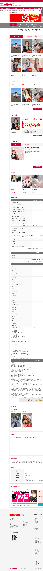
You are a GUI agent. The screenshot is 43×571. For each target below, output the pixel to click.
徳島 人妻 (36, 521)
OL (35, 543)
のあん (33, 72)
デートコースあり (37, 563)
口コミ (20, 26)
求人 (23, 523)
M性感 (36, 537)
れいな (33, 54)
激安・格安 (36, 549)
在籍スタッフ (20, 24)
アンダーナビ (3, 1)
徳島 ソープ (36, 519)
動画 (39, 8)
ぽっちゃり (36, 533)
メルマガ (34, 26)
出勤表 (27, 24)
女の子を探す (15, 8)
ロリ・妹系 (36, 539)
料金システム (13, 26)
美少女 (36, 540)
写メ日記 (35, 8)
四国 (16, 4)
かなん (23, 427)
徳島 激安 (36, 522)
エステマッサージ (37, 538)
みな (12, 72)
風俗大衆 (17, 1)
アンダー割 (22, 8)
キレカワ (36, 564)
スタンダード (37, 530)
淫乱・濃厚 (36, 555)
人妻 (35, 531)
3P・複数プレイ (37, 562)
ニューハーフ (37, 551)
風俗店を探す (8, 8)
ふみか (23, 72)
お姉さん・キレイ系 (38, 542)
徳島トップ (2, 8)
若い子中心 (36, 553)
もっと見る (37, 108)
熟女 (35, 532)
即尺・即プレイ (37, 554)
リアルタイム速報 (28, 8)
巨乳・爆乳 (36, 550)
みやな (23, 54)
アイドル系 (36, 552)
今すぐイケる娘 (34, 24)
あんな (23, 103)
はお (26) (34, 192)
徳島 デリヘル (37, 518)
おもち (12, 427)
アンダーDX (13, 1)
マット (36, 544)
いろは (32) (24, 192)
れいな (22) (13, 192)
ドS (35, 559)
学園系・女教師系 (37, 541)
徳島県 (18, 4)
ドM (35, 560)
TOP (13, 24)
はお (12, 54)
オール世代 (36, 561)
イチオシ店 (36, 529)
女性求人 (8, 1)
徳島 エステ (36, 520)
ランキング (27, 26)
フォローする (15, 530)
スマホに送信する (15, 532)
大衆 (35, 548)
